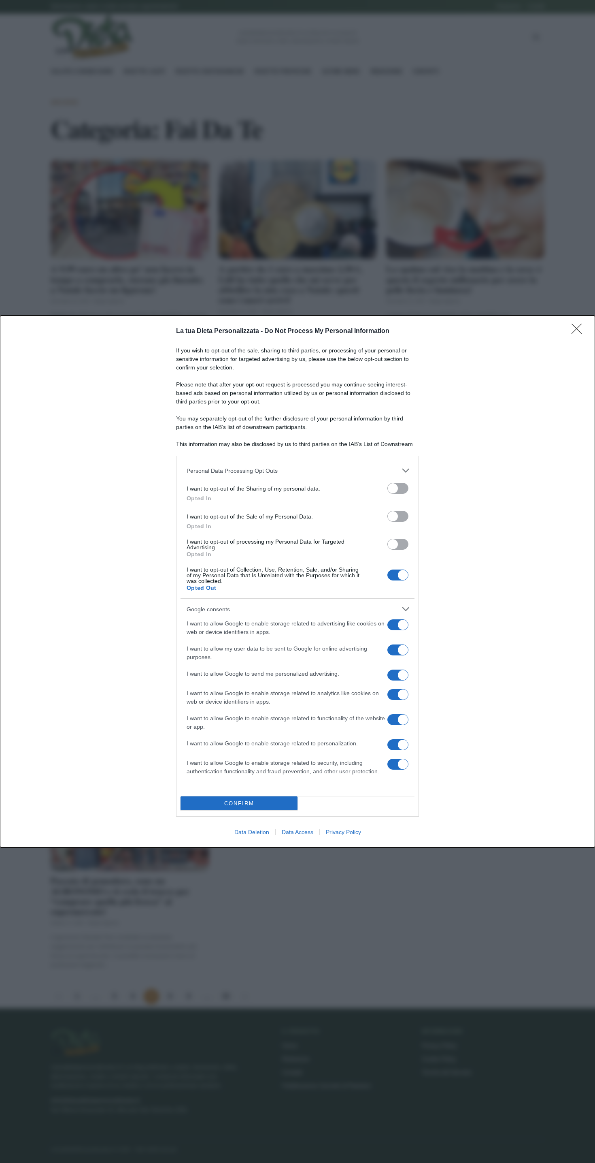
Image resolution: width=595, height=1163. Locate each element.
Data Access (297, 832)
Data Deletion (251, 832)
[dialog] (297, 581)
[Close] (579, 331)
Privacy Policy (343, 832)
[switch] (397, 488)
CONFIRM (239, 803)
